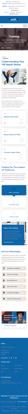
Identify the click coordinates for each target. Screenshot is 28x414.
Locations (12, 12)
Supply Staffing (18, 368)
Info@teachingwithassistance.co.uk (16, 3)
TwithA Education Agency (13, 406)
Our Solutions (4, 368)
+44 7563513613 (15, 1)
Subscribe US (23, 401)
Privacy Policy (5, 410)
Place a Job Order (11, 325)
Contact (16, 371)
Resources (19, 12)
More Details (10, 242)
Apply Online (14, 10)
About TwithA (18, 365)
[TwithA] (14, 19)
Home (2, 48)
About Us (6, 12)
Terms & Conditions (15, 410)
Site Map (24, 410)
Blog (2, 371)
